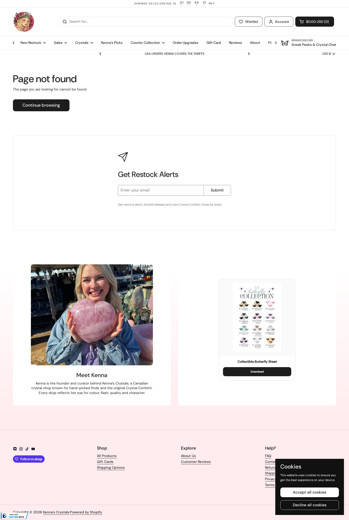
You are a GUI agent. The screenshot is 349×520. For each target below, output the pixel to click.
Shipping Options (111, 467)
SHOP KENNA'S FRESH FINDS (174, 53)
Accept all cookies (309, 492)
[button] (314, 22)
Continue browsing (41, 105)
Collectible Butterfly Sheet (257, 361)
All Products (107, 456)
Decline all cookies (310, 504)
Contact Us (274, 461)
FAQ (268, 456)
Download (257, 371)
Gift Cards (105, 461)
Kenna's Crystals (56, 512)
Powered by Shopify (86, 512)
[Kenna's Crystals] (23, 22)
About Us (188, 456)
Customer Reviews (196, 461)
